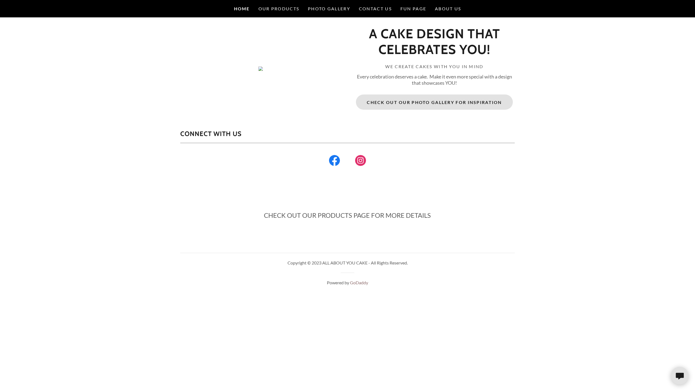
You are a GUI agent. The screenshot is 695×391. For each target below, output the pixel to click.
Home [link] (242, 8)
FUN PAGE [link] (413, 8)
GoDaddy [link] (359, 282)
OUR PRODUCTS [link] (278, 8)
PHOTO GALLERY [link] (329, 8)
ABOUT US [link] (448, 8)
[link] (434, 52)
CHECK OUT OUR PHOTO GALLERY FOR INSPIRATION (434, 102)
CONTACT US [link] (375, 8)
